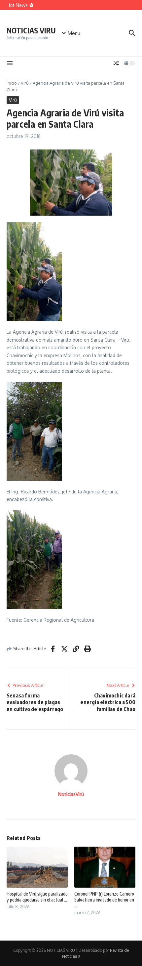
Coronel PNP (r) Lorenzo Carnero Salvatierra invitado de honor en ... (104, 899)
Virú (25, 83)
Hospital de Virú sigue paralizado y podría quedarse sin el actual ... (37, 897)
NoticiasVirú (71, 794)
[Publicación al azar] (116, 63)
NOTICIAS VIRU (31, 30)
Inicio (12, 83)
